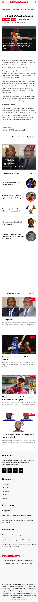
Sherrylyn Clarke (23, 19)
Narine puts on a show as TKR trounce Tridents (18, 358)
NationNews (6, 10)
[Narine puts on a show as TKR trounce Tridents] (31, 183)
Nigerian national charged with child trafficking (16, 540)
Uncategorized (30, 415)
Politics (32, 147)
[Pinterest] (14, 54)
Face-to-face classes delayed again (23, 137)
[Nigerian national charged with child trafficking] (31, 223)
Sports (14, 19)
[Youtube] (21, 470)
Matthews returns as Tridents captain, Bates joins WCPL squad (18, 398)
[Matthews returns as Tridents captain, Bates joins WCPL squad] (31, 197)
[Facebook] (4, 54)
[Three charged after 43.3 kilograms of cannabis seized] (31, 210)
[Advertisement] (19, 264)
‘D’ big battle (9, 160)
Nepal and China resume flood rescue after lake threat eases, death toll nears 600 (13, 236)
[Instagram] (9, 470)
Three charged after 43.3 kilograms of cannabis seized (18, 435)
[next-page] (7, 146)
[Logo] (19, 2)
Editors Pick (15, 10)
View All (31, 173)
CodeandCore (23, 599)
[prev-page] (4, 146)
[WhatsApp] (19, 54)
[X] (9, 54)
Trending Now (11, 173)
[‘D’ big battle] (19, 157)
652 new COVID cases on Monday (14, 130)
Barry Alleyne (11, 163)
